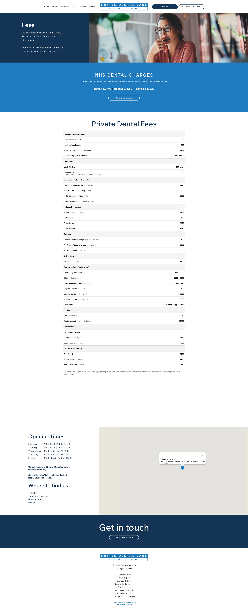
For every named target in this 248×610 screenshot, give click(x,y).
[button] (65, 6)
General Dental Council (124, 584)
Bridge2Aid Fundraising (125, 596)
